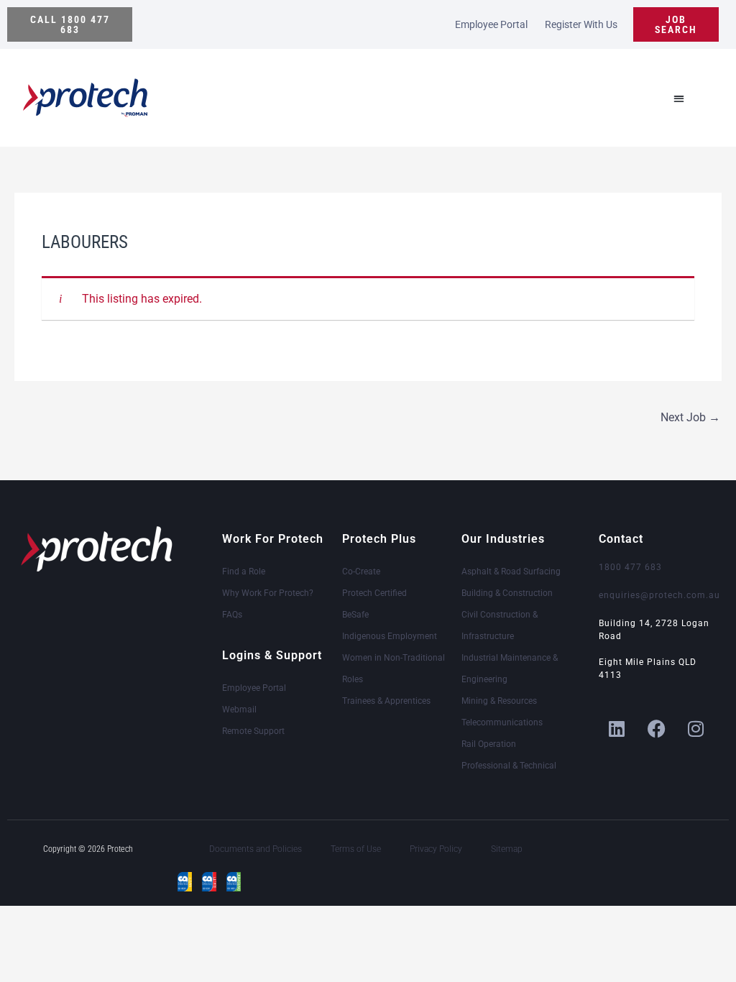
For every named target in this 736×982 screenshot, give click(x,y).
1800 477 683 (630, 567)
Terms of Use (356, 849)
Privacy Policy (436, 849)
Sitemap (507, 849)
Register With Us (581, 24)
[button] (69, 24)
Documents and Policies (255, 849)
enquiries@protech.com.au (659, 595)
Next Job (690, 417)
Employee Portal (491, 24)
